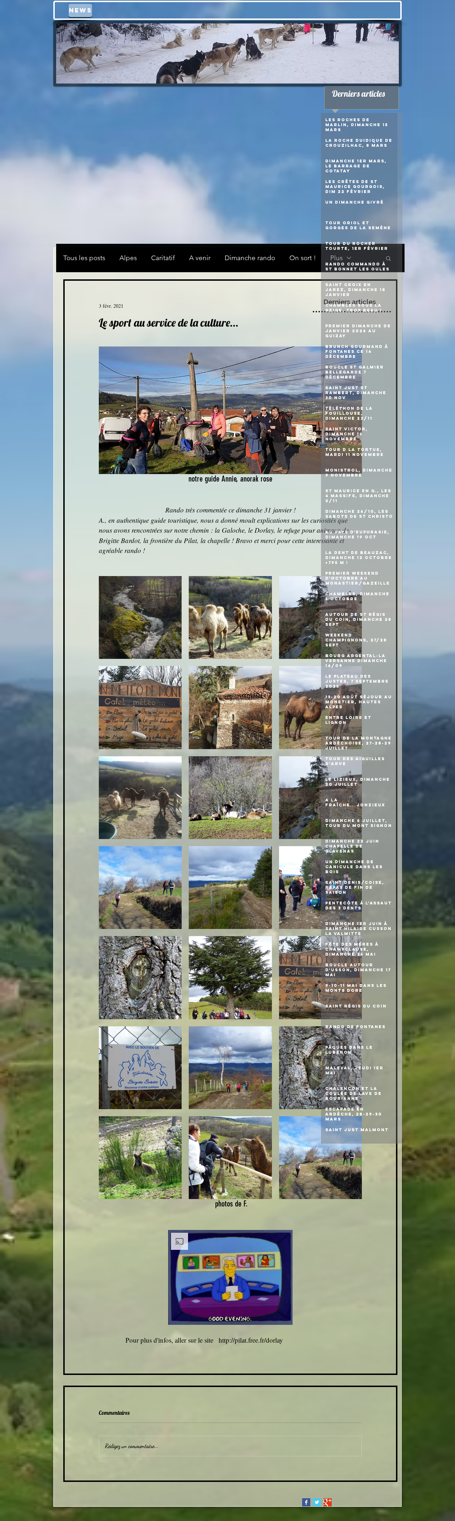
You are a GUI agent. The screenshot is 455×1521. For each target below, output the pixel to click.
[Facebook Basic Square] (306, 1502)
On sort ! (302, 258)
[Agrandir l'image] (140, 617)
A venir (199, 258)
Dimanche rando (250, 258)
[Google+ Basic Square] (327, 1502)
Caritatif (163, 258)
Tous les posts (84, 258)
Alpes (128, 258)
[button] (230, 1277)
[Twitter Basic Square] (317, 1502)
